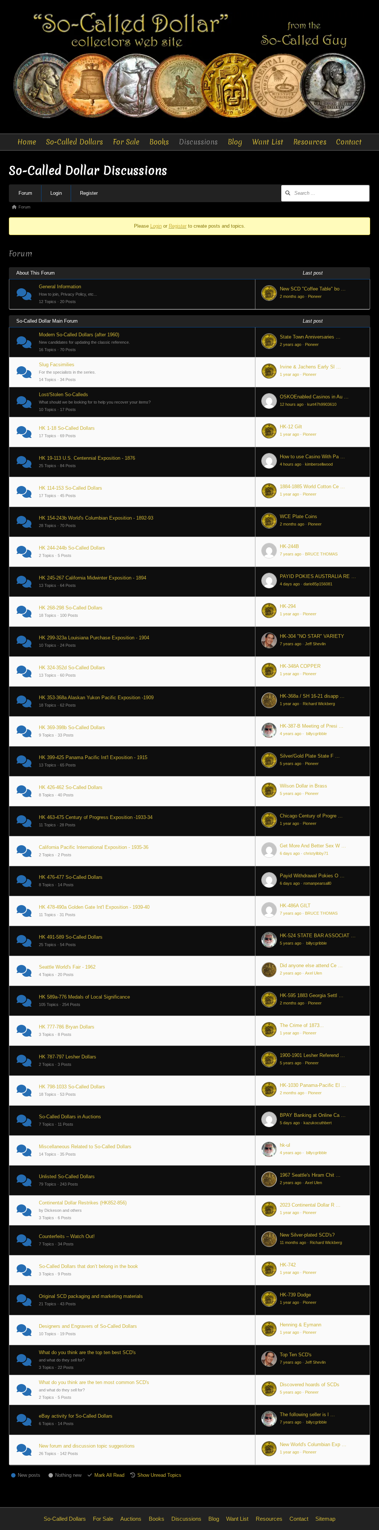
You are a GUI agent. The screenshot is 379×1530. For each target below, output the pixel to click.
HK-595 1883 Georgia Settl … (311, 995)
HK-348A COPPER (300, 666)
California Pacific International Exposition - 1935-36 (93, 847)
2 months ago (292, 296)
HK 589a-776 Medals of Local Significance (84, 997)
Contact (349, 142)
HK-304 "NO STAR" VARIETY (312, 636)
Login (56, 193)
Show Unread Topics (159, 1475)
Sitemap (325, 1519)
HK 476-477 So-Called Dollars (71, 877)
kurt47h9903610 (321, 404)
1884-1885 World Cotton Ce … (312, 486)
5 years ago (290, 763)
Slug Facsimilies (56, 364)
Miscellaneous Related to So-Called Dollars (85, 1146)
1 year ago (289, 374)
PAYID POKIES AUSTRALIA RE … (318, 576)
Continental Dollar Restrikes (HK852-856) (83, 1203)
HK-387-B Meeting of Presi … (311, 726)
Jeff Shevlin (315, 644)
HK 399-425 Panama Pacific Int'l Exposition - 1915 (93, 757)
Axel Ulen (313, 973)
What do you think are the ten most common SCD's (94, 1382)
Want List (267, 142)
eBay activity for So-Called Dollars (76, 1416)
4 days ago (290, 584)
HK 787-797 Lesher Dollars (67, 1057)
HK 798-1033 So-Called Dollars (72, 1086)
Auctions (130, 1519)
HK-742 (288, 1265)
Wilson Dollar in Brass (303, 786)
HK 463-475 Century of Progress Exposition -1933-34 (95, 817)
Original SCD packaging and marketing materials (91, 1296)
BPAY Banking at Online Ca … (313, 1115)
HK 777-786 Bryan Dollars (66, 1027)
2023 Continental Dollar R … (310, 1205)
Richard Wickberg (319, 703)
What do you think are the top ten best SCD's (87, 1352)
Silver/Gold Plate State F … (310, 756)
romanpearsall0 (317, 883)
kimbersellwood (319, 464)
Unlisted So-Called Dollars (67, 1176)
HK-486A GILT (295, 905)
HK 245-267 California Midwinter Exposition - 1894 (92, 578)
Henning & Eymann (300, 1324)
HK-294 (288, 606)
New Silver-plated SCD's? (307, 1235)
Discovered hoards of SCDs (309, 1384)
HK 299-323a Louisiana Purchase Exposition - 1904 (94, 637)
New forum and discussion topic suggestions (87, 1446)
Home (26, 142)
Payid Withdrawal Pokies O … (312, 875)
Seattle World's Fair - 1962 (67, 967)
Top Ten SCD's (296, 1354)
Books (159, 142)
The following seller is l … (307, 1414)
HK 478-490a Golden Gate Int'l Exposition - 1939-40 (94, 907)
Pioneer (315, 296)
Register (89, 193)
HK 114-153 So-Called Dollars (70, 488)
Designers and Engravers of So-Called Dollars (88, 1326)
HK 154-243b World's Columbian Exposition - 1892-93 (96, 518)
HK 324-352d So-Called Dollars (72, 667)
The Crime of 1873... (302, 1025)
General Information (60, 286)
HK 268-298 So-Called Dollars (71, 608)
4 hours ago (290, 464)
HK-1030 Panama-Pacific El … (313, 1085)
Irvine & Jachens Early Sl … (310, 367)
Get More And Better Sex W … (313, 846)
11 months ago (293, 1242)
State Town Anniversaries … (310, 337)
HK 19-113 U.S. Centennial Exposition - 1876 (87, 458)
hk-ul (285, 1145)
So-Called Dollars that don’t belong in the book (88, 1266)
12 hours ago (291, 404)
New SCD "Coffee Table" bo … (313, 289)
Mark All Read (109, 1475)
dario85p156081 (317, 584)
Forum (25, 193)
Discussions (198, 142)
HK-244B (289, 546)
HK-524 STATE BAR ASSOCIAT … (318, 935)
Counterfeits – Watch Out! (67, 1236)
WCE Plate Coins (298, 516)
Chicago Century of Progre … (311, 816)
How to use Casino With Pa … (312, 456)
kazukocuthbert (317, 1123)
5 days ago (290, 1123)
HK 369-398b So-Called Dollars (72, 727)
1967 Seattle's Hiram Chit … (310, 1175)
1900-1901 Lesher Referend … (312, 1055)
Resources (309, 142)
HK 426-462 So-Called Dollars (71, 787)
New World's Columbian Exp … (313, 1444)
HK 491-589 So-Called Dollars (71, 937)
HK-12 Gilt (291, 426)
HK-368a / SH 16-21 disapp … (312, 696)
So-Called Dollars (74, 142)
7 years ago (290, 554)
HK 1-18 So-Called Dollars (67, 428)
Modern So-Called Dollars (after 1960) (79, 334)
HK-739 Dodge (295, 1295)
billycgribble (316, 733)
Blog (235, 142)
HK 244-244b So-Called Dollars (72, 548)
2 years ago (290, 344)
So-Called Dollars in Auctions (70, 1116)
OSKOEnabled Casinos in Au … (314, 397)
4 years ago (290, 733)
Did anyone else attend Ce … (311, 965)
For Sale (126, 142)
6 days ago (290, 853)
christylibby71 (315, 853)
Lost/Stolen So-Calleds (63, 394)
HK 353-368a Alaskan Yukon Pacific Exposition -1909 (96, 697)
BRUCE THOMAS (321, 554)
